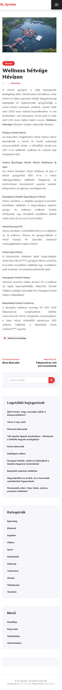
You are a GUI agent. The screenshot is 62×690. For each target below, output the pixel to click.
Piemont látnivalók (17, 429)
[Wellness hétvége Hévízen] (29, 34)
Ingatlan (11, 535)
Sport (10, 549)
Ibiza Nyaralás (11, 361)
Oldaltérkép (13, 636)
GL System (8, 4)
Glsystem (15, 83)
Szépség (11, 563)
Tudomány (12, 570)
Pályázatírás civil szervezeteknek (46, 362)
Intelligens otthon (16, 453)
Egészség (12, 521)
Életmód (11, 528)
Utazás (8, 63)
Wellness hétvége (17, 338)
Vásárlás (12, 591)
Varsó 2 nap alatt (16, 422)
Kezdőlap (12, 622)
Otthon (10, 542)
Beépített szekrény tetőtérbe (22, 471)
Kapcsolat (12, 629)
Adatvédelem (14, 643)
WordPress (49, 683)
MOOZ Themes (24, 683)
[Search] (51, 380)
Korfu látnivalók (15, 446)
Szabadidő (13, 556)
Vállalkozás (13, 585)
